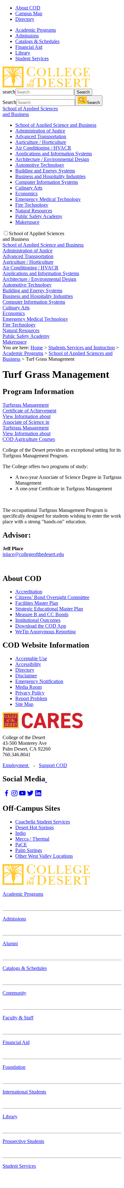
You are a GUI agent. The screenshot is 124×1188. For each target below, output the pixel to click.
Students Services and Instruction (81, 347)
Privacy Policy (30, 692)
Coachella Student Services (42, 821)
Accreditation (28, 591)
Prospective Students (23, 1141)
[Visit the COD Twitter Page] (30, 794)
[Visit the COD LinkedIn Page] (38, 794)
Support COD (53, 765)
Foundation (14, 1067)
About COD (27, 7)
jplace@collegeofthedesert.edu (33, 554)
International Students (24, 1091)
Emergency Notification (39, 681)
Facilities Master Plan (36, 603)
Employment (16, 765)
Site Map (24, 704)
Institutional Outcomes (37, 620)
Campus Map (28, 13)
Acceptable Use (31, 658)
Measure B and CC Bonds (41, 614)
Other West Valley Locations (44, 856)
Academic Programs (23, 353)
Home (37, 347)
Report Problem (31, 698)
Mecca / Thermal (32, 839)
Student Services (19, 1166)
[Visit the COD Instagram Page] (14, 794)
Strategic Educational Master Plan (49, 608)
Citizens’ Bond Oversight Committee (52, 597)
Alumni (10, 943)
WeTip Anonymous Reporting (45, 631)
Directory (24, 19)
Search (83, 92)
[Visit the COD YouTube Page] (22, 794)
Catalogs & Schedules (25, 968)
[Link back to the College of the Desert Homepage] (46, 85)
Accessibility (28, 664)
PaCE (21, 844)
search (9, 91)
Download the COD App (40, 626)
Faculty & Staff (18, 1017)
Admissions (14, 918)
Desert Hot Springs (34, 827)
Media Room (28, 687)
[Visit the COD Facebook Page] (6, 794)
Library (10, 1116)
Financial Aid (16, 1042)
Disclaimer (26, 675)
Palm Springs (28, 850)
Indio (20, 833)
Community (14, 993)
